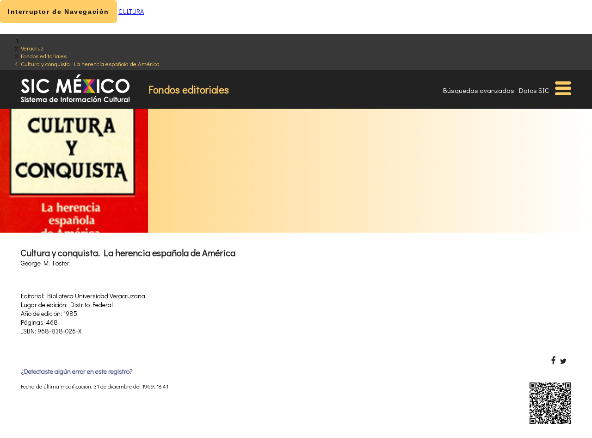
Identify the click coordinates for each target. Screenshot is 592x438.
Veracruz (32, 48)
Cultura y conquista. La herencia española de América (90, 64)
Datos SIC (534, 90)
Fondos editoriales (44, 56)
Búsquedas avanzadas (478, 90)
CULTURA (131, 11)
